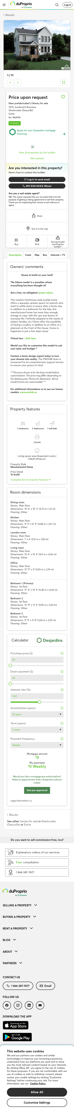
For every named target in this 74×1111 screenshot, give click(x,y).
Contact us (11, 977)
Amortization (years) (22, 708)
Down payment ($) (21, 671)
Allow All (37, 1092)
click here (31, 338)
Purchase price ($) (21, 653)
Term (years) (17, 723)
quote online (46, 292)
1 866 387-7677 (20, 985)
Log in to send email (38, 179)
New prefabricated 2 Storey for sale (28, 103)
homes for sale (29, 821)
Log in (67, 4)
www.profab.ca (28, 392)
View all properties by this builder (37, 152)
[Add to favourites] (63, 97)
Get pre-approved (37, 790)
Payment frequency (22, 738)
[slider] (10, 665)
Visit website (37, 158)
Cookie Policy (38, 1083)
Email (47, 985)
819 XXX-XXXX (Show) (38, 186)
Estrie (27, 824)
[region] (37, 1078)
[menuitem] (37, 905)
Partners (10, 963)
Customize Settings (37, 1102)
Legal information (19, 800)
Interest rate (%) (20, 689)
